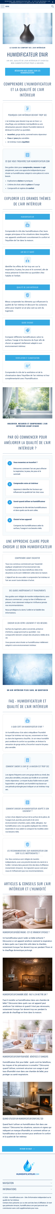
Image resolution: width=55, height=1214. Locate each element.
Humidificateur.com (27, 6)
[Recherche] (52, 6)
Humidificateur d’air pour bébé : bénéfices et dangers (25, 1056)
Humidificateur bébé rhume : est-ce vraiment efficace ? (26, 932)
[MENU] (1, 6)
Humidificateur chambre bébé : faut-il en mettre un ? (25, 994)
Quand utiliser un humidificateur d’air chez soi (23, 1118)
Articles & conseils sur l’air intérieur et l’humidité (27, 886)
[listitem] (27, 228)
